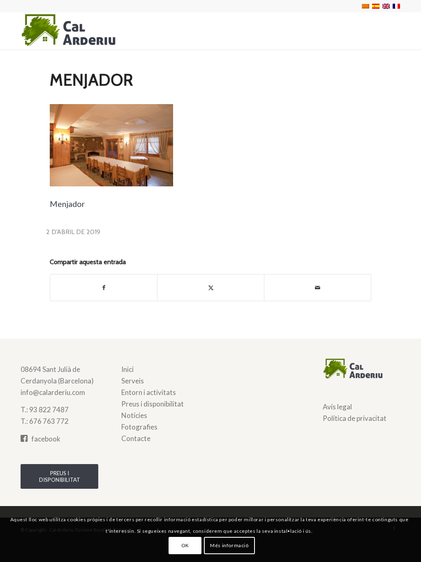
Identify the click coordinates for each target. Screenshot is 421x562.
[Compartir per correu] (317, 287)
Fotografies (139, 427)
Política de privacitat (354, 418)
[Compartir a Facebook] (103, 287)
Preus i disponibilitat (152, 403)
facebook (45, 438)
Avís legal (337, 406)
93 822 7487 (49, 409)
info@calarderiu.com (53, 392)
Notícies (134, 415)
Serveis (132, 380)
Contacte (135, 438)
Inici (127, 369)
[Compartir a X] (210, 287)
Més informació (229, 545)
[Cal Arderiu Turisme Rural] (82, 30)
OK (185, 545)
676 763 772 (49, 421)
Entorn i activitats (148, 392)
